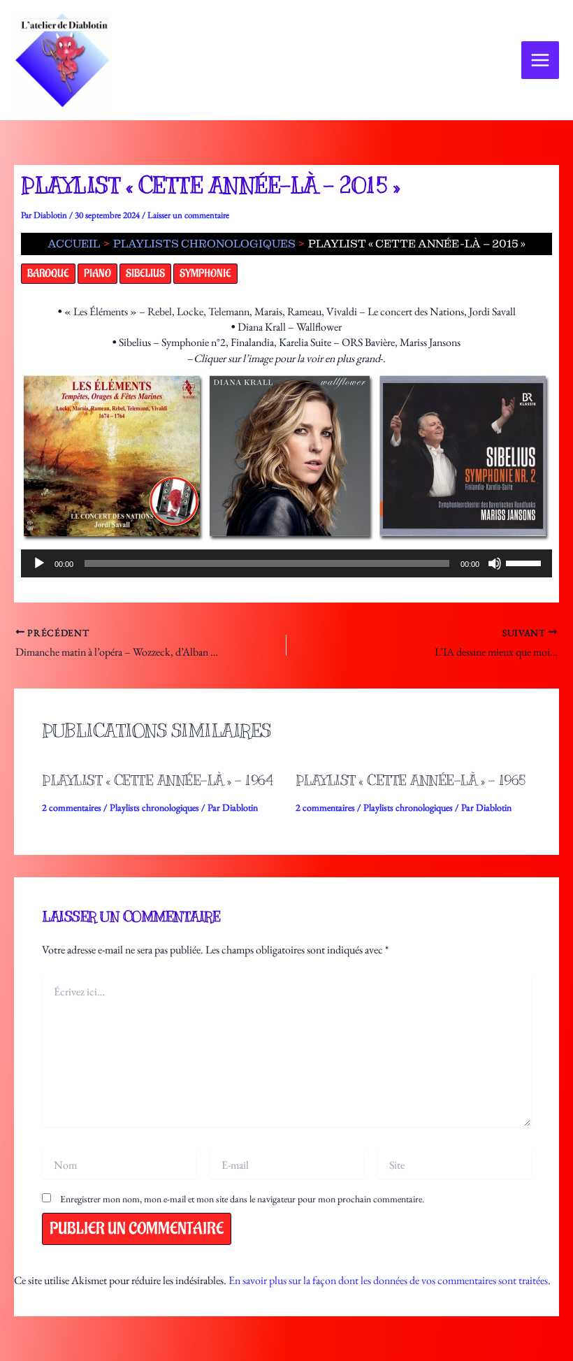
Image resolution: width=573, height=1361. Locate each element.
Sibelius (145, 273)
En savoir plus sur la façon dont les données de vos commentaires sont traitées (388, 1280)
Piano (97, 273)
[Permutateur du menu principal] (540, 60)
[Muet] (495, 563)
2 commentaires (71, 807)
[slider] (525, 562)
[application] (286, 563)
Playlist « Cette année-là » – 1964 (157, 780)
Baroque (48, 273)
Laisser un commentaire (188, 215)
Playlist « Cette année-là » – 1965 (411, 780)
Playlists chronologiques (154, 807)
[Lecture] (39, 563)
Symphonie (205, 273)
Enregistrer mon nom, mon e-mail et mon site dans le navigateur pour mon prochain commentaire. (242, 1199)
